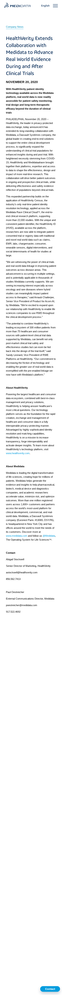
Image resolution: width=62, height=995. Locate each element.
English (45, 5)
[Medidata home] (17, 5)
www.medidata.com (16, 535)
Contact (50, 989)
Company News (14, 26)
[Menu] (55, 5)
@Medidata (49, 535)
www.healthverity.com (18, 453)
